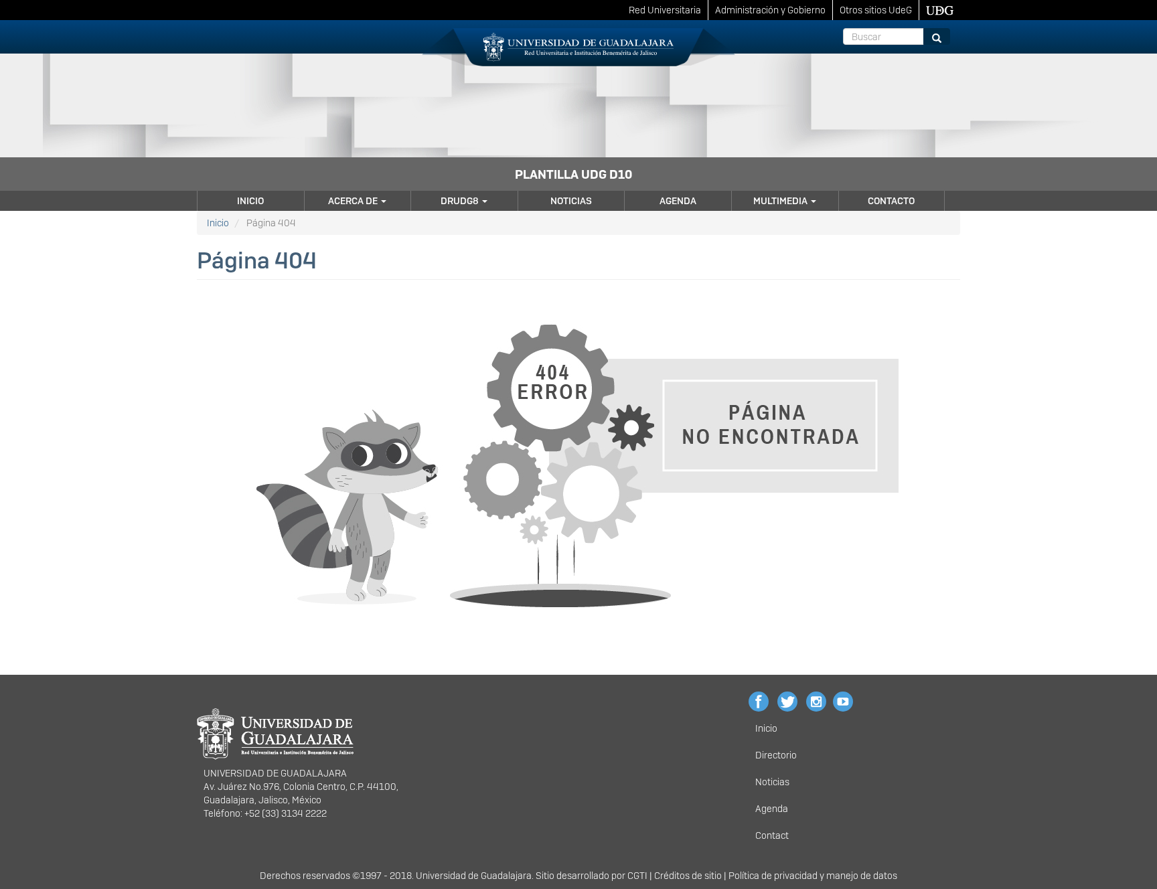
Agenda (678, 201)
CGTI (637, 876)
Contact (772, 835)
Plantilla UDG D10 (573, 174)
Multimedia (781, 201)
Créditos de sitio (688, 876)
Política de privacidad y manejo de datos (812, 876)
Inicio (250, 201)
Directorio (776, 755)
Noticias (571, 201)
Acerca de (354, 201)
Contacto (891, 201)
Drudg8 (461, 201)
